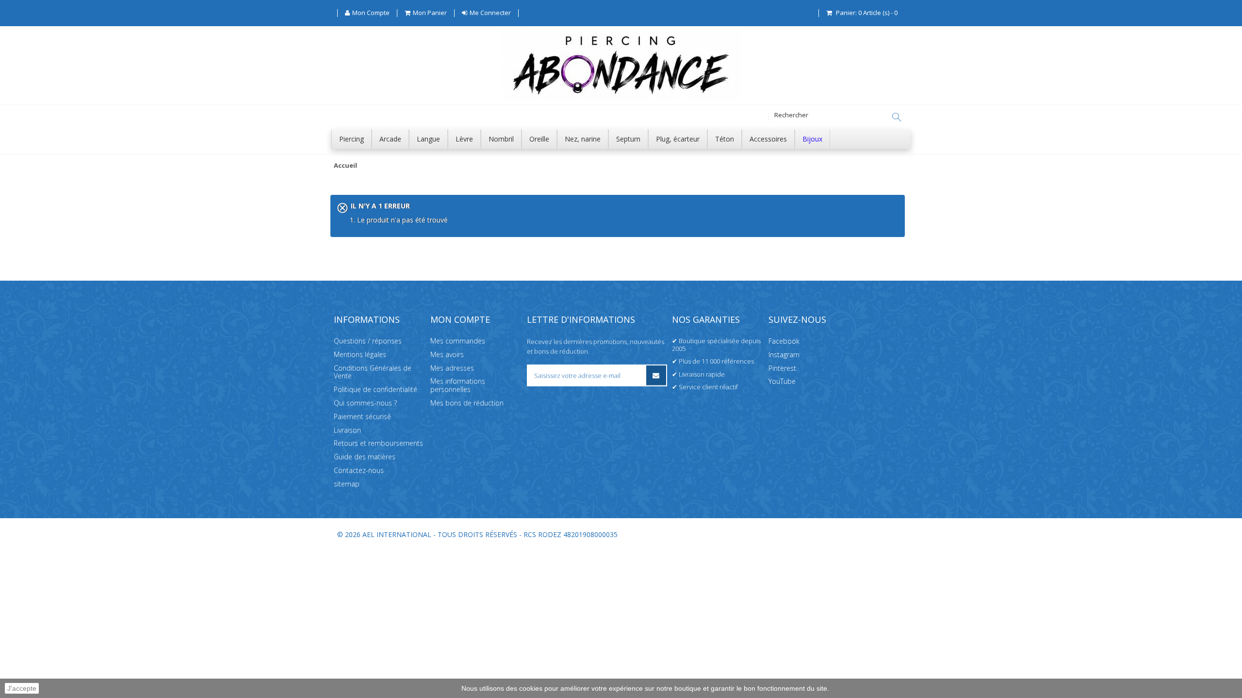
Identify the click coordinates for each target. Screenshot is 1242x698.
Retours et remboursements (378, 443)
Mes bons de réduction (467, 403)
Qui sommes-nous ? (365, 403)
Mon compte (460, 319)
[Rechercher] (896, 117)
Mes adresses (452, 368)
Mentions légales (360, 354)
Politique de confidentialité (375, 389)
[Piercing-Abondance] (621, 98)
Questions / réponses (368, 341)
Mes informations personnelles (457, 385)
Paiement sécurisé (362, 416)
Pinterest (782, 368)
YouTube (782, 381)
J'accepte (21, 688)
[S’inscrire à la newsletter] (656, 375)
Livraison (347, 430)
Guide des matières (364, 456)
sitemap (347, 484)
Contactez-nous (359, 470)
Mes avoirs (447, 354)
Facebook (784, 341)
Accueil (345, 166)
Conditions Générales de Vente (372, 372)
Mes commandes (457, 341)
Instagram (784, 354)
